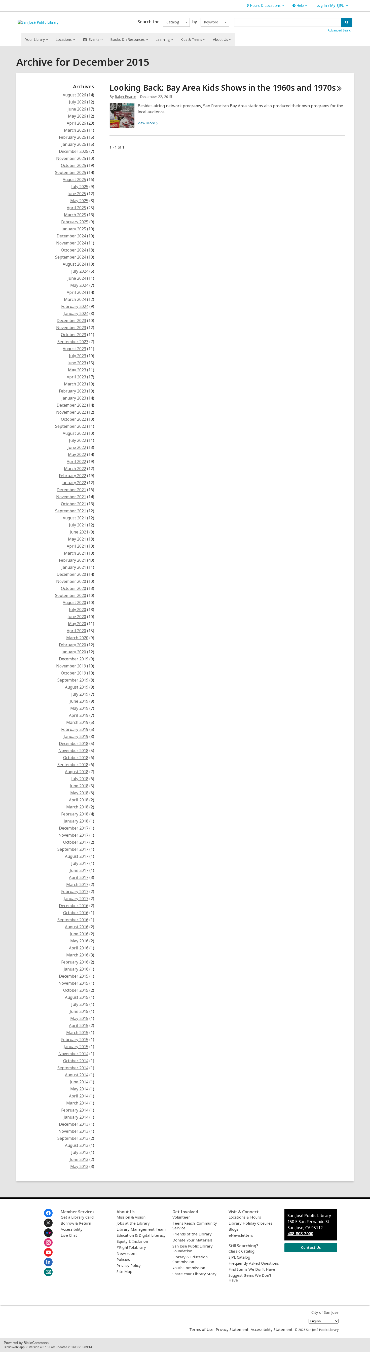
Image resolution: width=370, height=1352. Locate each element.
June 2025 (76, 193)
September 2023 (72, 341)
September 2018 (72, 764)
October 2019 (73, 673)
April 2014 (78, 1096)
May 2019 (79, 708)
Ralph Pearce (125, 96)
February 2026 (72, 137)
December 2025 (73, 151)
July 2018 (79, 778)
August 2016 (76, 927)
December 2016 (73, 905)
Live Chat (69, 1235)
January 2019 (76, 736)
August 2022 (74, 433)
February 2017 (74, 891)
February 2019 (74, 729)
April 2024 (76, 292)
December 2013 (73, 1124)
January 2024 (76, 313)
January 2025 (73, 229)
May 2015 (79, 1018)
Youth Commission (188, 1267)
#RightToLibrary (131, 1247)
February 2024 (74, 306)
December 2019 (73, 659)
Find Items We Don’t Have (252, 1269)
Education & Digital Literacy (141, 1235)
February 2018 (74, 814)
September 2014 (72, 1068)
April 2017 (78, 877)
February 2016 (74, 962)
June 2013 (79, 1159)
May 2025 (79, 200)
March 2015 (77, 1032)
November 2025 (71, 158)
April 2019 (78, 715)
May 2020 (77, 623)
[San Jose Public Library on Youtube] (48, 1252)
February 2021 (72, 560)
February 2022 (72, 475)
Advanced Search (340, 30)
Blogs (233, 1229)
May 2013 (79, 1166)
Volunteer (181, 1217)
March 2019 (77, 722)
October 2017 (75, 842)
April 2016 (78, 948)
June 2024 (76, 278)
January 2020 (73, 652)
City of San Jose (325, 1312)
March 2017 (77, 884)
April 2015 (78, 1025)
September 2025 (70, 172)
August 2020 (74, 602)
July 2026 (77, 102)
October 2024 (73, 250)
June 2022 (76, 447)
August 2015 (76, 997)
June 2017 (79, 870)
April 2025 (76, 207)
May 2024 (79, 285)
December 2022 (71, 405)
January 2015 (76, 1046)
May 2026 (77, 116)
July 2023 (77, 356)
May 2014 (79, 1089)
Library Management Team (141, 1229)
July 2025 (79, 186)
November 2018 (73, 750)
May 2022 (77, 454)
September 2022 (70, 426)
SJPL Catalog (239, 1257)
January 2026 (73, 144)
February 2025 (74, 222)
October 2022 (73, 419)
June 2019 (79, 701)
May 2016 (79, 941)
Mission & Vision (131, 1217)
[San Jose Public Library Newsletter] (48, 1272)
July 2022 (77, 440)
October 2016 (75, 912)
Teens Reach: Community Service (194, 1225)
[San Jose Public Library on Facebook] (48, 1213)
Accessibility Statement (271, 1329)
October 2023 (73, 334)
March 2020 (77, 638)
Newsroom (126, 1253)
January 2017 (76, 898)
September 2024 (70, 257)
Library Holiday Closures (250, 1223)
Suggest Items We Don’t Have (250, 1278)
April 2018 (78, 800)
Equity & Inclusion (132, 1241)
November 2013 (73, 1131)
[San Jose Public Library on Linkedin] (48, 1262)
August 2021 (74, 518)
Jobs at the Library (133, 1223)
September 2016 (72, 919)
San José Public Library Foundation (192, 1248)
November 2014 (73, 1053)
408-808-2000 (300, 1233)
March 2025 (75, 215)
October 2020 (73, 588)
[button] (264, 5)
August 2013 (76, 1145)
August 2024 (74, 264)
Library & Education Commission (190, 1259)
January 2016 (76, 969)
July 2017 (79, 863)
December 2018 (73, 743)
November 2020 (71, 581)
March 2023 (75, 384)
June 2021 (79, 532)
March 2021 (75, 553)
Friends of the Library (192, 1233)
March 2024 (75, 299)
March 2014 (77, 1103)
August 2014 (76, 1075)
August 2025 (74, 179)
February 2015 (74, 1039)
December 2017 (73, 828)
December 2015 (73, 976)
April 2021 (76, 546)
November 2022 (71, 412)
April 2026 (76, 123)
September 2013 (72, 1138)
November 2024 (71, 243)
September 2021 (70, 511)
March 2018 (77, 807)
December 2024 (71, 236)
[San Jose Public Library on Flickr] (48, 1232)
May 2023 (77, 370)
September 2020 (70, 595)
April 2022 (76, 461)
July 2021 (77, 525)
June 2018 (79, 786)
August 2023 (74, 348)
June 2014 (79, 1082)
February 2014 (74, 1110)
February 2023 (72, 391)
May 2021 (77, 539)
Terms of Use (201, 1329)
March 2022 (75, 468)
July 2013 (79, 1152)
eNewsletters (241, 1235)
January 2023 (73, 398)
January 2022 (73, 482)
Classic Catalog (241, 1251)
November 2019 (71, 666)
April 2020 (76, 630)
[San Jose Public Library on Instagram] (48, 1242)
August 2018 (76, 771)
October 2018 (75, 757)
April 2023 (76, 377)
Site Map (124, 1271)
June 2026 (76, 109)
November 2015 (73, 983)
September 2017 (72, 849)
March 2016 (77, 955)
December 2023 (71, 320)
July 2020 (77, 609)
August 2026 (74, 95)
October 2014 (75, 1060)
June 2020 (76, 616)
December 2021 (71, 489)
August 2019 (76, 687)
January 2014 (76, 1117)
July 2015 (79, 1004)
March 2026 (75, 130)
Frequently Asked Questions (254, 1263)
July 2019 (79, 694)
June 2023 (76, 363)
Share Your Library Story (194, 1273)
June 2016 (79, 934)
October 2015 (75, 990)
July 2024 (79, 271)
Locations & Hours (245, 1217)
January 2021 (73, 567)
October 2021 (73, 504)
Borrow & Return (76, 1223)
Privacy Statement (232, 1329)
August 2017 (76, 856)
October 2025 (73, 165)
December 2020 (71, 574)
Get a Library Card (77, 1217)
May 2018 (79, 793)
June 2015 (79, 1011)
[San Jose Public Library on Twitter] (48, 1223)
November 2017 (73, 835)
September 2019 (72, 680)
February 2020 (72, 645)
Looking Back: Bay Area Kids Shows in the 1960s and (222, 87)
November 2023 (71, 327)
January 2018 (76, 821)
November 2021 (71, 497)
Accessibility (72, 1229)
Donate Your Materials (192, 1239)
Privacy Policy (129, 1265)
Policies (123, 1259)
